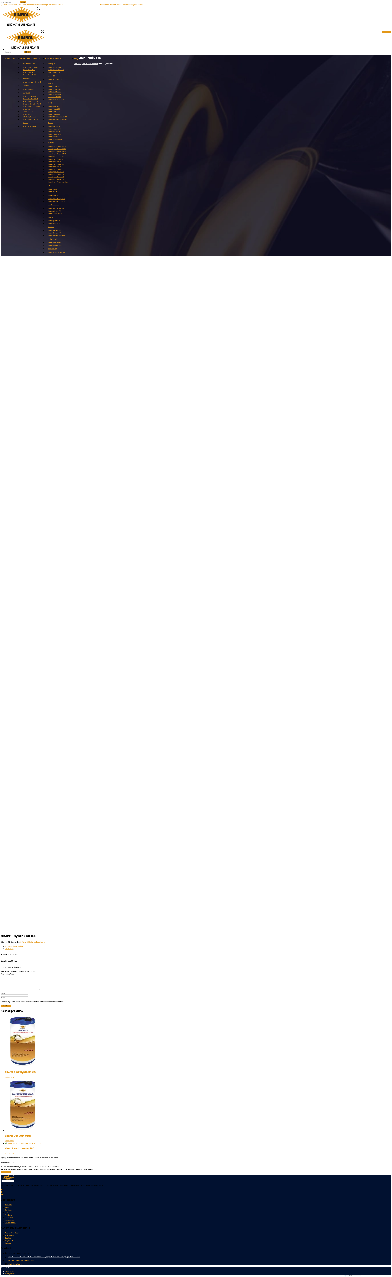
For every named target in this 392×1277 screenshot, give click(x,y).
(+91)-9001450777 (22, 4)
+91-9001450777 (27, 1260)
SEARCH (28, 52)
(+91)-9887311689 (8, 4)
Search (23, 2)
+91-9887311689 (14, 1260)
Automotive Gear (12, 1233)
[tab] (198, 946)
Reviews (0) (9, 949)
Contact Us (386, 32)
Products (8, 1215)
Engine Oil (9, 1240)
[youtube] (2, 1194)
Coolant (8, 1238)
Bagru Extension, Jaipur (53, 4)
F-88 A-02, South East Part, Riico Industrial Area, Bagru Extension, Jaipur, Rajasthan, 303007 (44, 1257)
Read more (9, 1077)
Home (76, 64)
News (7, 1207)
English (350, 1275)
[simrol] (21, 26)
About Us (8, 1205)
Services (8, 1210)
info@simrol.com (37, 4)
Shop (81, 64)
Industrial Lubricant (90, 64)
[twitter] (1, 1189)
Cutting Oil (24, 942)
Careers (8, 1212)
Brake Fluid (9, 1235)
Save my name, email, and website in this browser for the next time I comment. (35, 1001)
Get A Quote (6, 1172)
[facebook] (1, 1192)
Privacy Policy (10, 1223)
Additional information (14, 946)
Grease (8, 1243)
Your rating (5, 974)
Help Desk (9, 1217)
